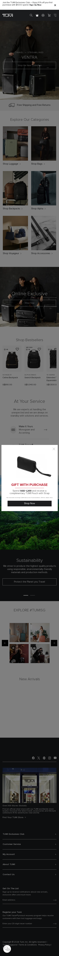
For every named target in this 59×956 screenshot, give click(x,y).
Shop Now (29, 503)
